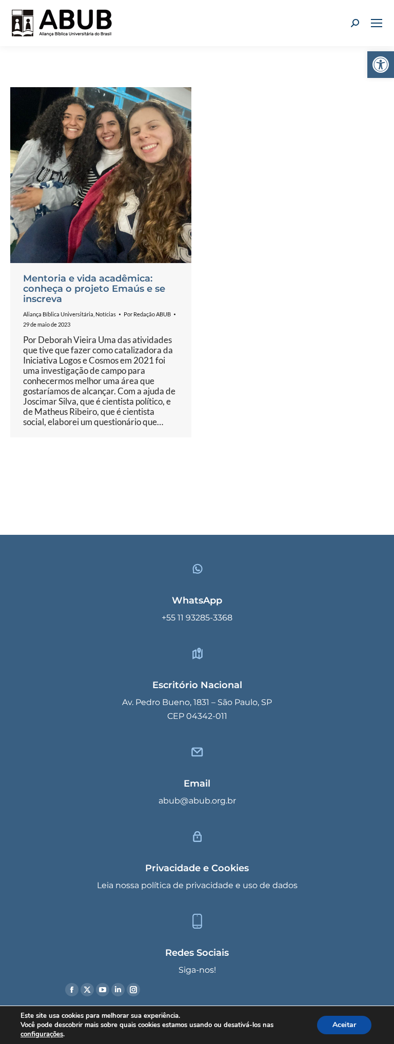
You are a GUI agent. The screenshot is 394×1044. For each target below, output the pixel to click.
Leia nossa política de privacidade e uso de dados (197, 885)
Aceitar (344, 1025)
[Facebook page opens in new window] (71, 989)
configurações (42, 1034)
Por (147, 314)
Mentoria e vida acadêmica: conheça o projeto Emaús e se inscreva (94, 289)
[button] (380, 64)
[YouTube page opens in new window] (102, 989)
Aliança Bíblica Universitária (58, 314)
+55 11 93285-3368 (197, 618)
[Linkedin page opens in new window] (118, 989)
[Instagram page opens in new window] (133, 989)
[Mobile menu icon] (376, 23)
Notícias (105, 314)
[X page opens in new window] (87, 989)
